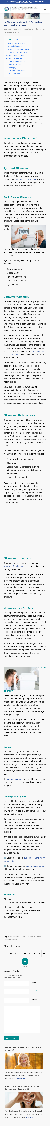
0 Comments (17, 29)
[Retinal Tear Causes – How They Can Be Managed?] (24, 1068)
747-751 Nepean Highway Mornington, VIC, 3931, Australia (24, 1)
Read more (21, 1078)
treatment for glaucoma (14, 566)
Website (34, 999)
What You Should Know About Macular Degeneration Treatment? (22, 1087)
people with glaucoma (26, 179)
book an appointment (35, 866)
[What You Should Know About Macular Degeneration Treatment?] (24, 1107)
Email (34, 991)
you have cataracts (14, 779)
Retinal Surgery (29, 29)
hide (17, 39)
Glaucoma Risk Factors (16, 937)
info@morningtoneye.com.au (25, 2)
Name (34, 982)
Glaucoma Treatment (34, 937)
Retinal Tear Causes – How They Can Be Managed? (23, 1048)
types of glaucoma (11, 940)
